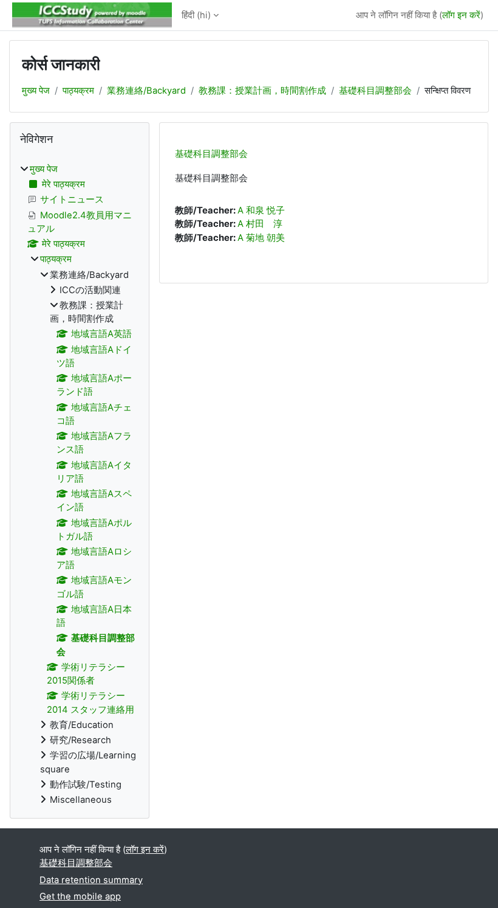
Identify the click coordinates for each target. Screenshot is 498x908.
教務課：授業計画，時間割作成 (262, 90)
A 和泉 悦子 (261, 210)
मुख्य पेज (36, 90)
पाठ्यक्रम (78, 90)
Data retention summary (91, 880)
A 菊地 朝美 (261, 237)
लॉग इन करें (461, 15)
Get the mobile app (80, 896)
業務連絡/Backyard (146, 90)
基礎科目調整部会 (375, 90)
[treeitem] (79, 484)
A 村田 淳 (259, 223)
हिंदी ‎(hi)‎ (196, 15)
